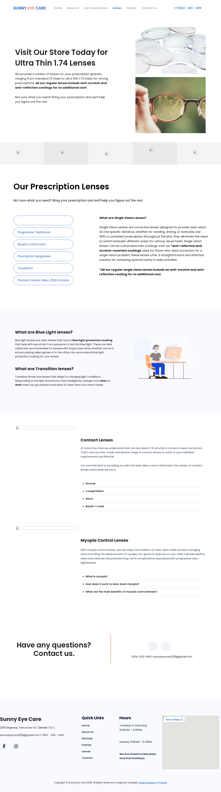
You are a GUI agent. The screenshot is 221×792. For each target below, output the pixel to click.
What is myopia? (97, 576)
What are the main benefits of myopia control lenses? (121, 592)
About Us (73, 8)
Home (58, 8)
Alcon (89, 499)
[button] (143, 483)
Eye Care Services (95, 8)
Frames (131, 8)
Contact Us (149, 8)
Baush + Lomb (95, 506)
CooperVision (95, 491)
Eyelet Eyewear (147, 782)
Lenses (117, 8)
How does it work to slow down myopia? (112, 584)
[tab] (43, 220)
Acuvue (90, 483)
